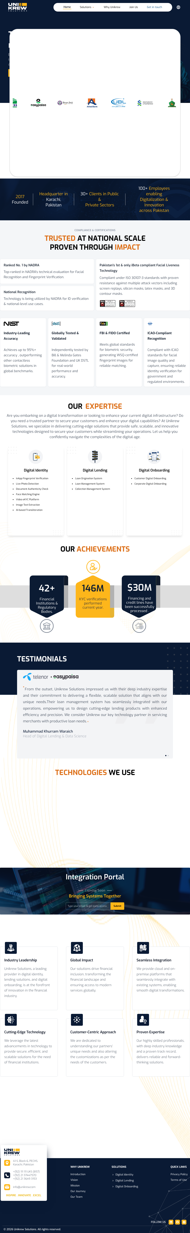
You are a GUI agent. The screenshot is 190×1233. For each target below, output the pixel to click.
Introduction (78, 1174)
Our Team (77, 1197)
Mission (75, 1185)
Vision (74, 1180)
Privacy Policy (179, 1174)
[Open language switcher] (178, 7)
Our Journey (78, 1191)
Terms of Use (179, 1180)
